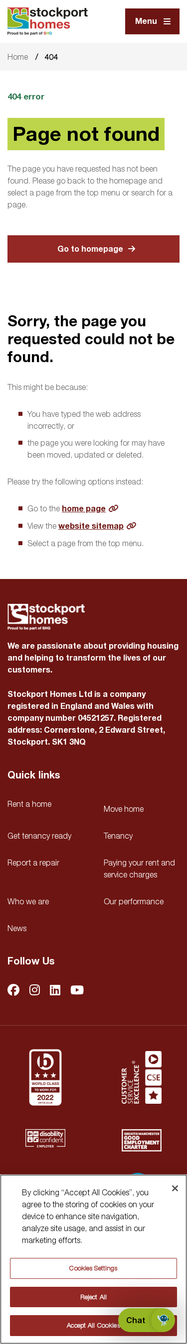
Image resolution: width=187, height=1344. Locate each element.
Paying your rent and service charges (139, 868)
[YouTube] (77, 990)
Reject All (93, 1297)
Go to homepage (90, 249)
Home (17, 56)
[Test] (142, 1077)
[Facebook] (13, 990)
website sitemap (91, 526)
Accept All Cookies (93, 1325)
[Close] (175, 1188)
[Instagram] (34, 990)
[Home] (47, 21)
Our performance (134, 901)
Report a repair (33, 862)
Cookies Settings (93, 1268)
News (16, 928)
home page (84, 508)
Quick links (33, 775)
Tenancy (118, 835)
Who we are (28, 901)
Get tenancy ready (39, 835)
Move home (124, 808)
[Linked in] (55, 990)
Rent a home (29, 803)
